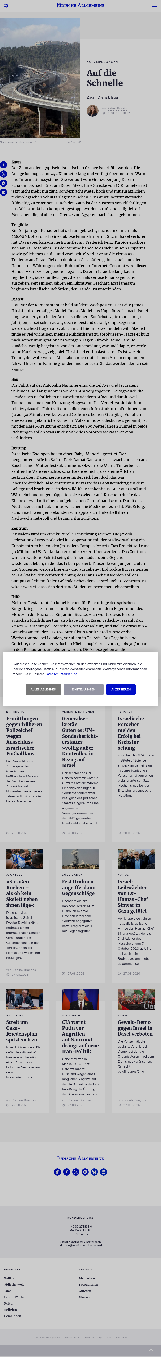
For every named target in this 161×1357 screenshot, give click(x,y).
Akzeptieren (121, 689)
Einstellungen (83, 689)
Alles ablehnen (43, 689)
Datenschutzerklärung (61, 674)
